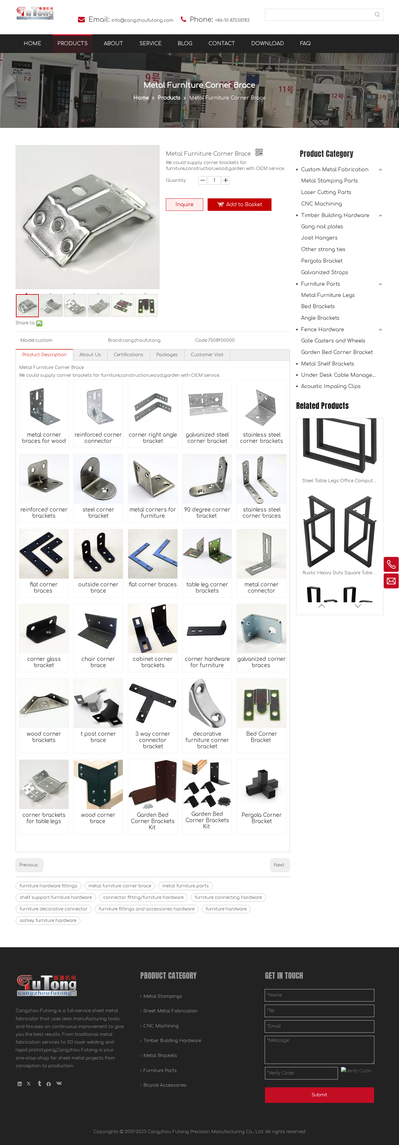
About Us (90, 354)
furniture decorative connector (54, 909)
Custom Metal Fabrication (334, 169)
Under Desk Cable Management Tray (342, 375)
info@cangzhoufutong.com (142, 20)
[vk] (58, 1084)
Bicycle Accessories (164, 1085)
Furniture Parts (320, 284)
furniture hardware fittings (48, 886)
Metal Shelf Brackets (327, 364)
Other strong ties (323, 249)
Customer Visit (207, 354)
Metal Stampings (162, 996)
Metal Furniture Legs (328, 295)
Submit (319, 1095)
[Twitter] (29, 1084)
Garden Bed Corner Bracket (337, 352)
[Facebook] (49, 1084)
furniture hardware (226, 909)
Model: (28, 340)
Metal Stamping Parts (329, 181)
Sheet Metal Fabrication (170, 1011)
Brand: (115, 340)
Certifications (128, 354)
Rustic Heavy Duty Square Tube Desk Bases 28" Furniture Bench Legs (339, 497)
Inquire (184, 204)
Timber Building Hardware (335, 215)
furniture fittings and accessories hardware (147, 909)
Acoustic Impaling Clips (331, 386)
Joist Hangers (319, 238)
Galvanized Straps (324, 272)
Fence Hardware (322, 329)
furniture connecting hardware (228, 897)
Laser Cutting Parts (326, 192)
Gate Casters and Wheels (333, 341)
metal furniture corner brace (120, 886)
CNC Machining (321, 204)
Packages (167, 354)
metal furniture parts (185, 886)
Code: (201, 340)
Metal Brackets (160, 1055)
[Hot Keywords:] (377, 14)
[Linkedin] (20, 1084)
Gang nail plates (322, 227)
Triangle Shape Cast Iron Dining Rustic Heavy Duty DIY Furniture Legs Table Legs (339, 589)
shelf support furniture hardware (56, 897)
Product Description (44, 354)
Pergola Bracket (322, 261)
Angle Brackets (320, 318)
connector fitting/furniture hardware (143, 897)
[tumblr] (39, 1084)
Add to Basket (244, 204)
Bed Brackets (318, 306)
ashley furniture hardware (48, 920)
